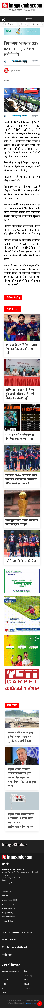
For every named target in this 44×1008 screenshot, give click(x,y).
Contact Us (6, 891)
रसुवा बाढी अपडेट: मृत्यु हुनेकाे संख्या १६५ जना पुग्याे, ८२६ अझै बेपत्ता (20, 736)
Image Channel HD (9, 900)
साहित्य (26, 984)
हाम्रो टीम (7, 955)
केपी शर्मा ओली (11, 24)
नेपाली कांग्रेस (37, 24)
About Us (5, 896)
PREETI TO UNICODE (10, 971)
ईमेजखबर (15, 70)
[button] (39, 19)
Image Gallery (7, 912)
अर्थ (3, 988)
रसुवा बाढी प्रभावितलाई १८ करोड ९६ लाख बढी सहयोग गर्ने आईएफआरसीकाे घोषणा (21, 820)
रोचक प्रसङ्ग (28, 975)
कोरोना (24, 24)
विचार (4, 984)
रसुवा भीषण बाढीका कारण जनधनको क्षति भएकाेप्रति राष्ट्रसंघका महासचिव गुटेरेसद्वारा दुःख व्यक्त (22, 777)
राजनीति (5, 979)
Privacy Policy (7, 921)
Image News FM (8, 908)
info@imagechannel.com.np (12, 883)
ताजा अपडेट (12, 705)
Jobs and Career (8, 916)
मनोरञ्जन (27, 988)
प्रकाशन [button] (29, 19)
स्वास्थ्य (26, 979)
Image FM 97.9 (8, 904)
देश (3, 975)
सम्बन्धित (9, 309)
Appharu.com (31, 1003)
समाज (4, 992)
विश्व (25, 971)
